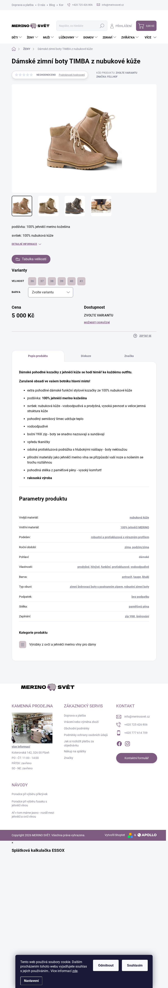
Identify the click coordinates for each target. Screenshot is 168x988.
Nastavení (31, 981)
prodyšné (83, 566)
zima (128, 547)
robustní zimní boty (136, 586)
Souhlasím (135, 965)
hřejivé (95, 566)
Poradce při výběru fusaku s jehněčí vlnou (29, 803)
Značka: (107, 76)
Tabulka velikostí (34, 259)
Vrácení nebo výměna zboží (81, 722)
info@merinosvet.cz (137, 716)
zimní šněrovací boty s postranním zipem (96, 586)
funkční (106, 566)
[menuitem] (17, 37)
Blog (52, 5)
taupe (137, 576)
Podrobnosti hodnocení (72, 74)
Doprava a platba (23, 5)
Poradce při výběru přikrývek (30, 794)
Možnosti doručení (97, 322)
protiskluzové (120, 566)
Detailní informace (24, 244)
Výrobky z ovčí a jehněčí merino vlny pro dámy (62, 644)
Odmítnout (106, 965)
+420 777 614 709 (136, 732)
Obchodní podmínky (76, 728)
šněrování (142, 616)
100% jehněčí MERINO (134, 527)
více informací (21, 746)
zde (74, 971)
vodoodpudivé (140, 566)
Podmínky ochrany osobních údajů (86, 735)
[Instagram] (127, 743)
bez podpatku (140, 596)
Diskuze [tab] (86, 356)
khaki (145, 576)
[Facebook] (119, 743)
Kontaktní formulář (137, 758)
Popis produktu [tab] (38, 356)
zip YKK (130, 616)
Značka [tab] (129, 356)
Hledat (102, 25)
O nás (41, 5)
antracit (127, 576)
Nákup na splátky (75, 751)
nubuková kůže (139, 517)
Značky (68, 758)
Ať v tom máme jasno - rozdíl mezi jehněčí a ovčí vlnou (33, 814)
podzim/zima (140, 547)
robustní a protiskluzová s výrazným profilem (120, 537)
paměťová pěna (139, 606)
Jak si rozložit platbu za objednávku (79, 743)
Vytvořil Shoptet (115, 835)
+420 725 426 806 (136, 724)
